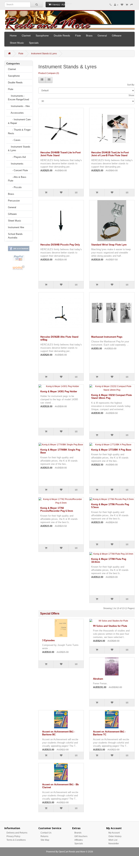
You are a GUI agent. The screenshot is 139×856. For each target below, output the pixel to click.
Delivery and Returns (17, 832)
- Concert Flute (18, 170)
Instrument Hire (16, 227)
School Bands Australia (15, 236)
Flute (78, 35)
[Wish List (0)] (122, 5)
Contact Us (46, 832)
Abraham (98, 678)
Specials (34, 42)
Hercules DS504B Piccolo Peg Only (60, 244)
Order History (114, 836)
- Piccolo (15, 187)
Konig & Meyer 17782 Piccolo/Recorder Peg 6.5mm (56, 509)
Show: (132, 95)
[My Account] (116, 5)
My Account (114, 832)
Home (13, 35)
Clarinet (26, 35)
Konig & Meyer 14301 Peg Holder (58, 391)
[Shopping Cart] (127, 5)
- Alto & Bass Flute (17, 179)
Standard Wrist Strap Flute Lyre (109, 244)
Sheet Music (17, 42)
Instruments (15, 163)
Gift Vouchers (80, 836)
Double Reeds (62, 35)
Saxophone (42, 35)
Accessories (16, 112)
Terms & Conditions (16, 840)
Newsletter (113, 843)
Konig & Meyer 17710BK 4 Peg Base (111, 449)
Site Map (45, 840)
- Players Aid (17, 157)
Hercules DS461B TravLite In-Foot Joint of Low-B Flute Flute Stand (110, 154)
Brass (89, 35)
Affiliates (78, 840)
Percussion (14, 200)
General (102, 35)
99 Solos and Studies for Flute (110, 626)
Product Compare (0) (48, 73)
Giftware (116, 35)
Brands (77, 832)
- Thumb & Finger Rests (19, 131)
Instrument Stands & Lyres (44, 53)
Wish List (112, 840)
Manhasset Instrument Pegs (106, 336)
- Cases (14, 140)
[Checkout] (131, 5)
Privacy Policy (13, 836)
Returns (44, 836)
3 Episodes (48, 640)
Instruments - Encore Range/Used (18, 98)
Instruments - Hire (19, 106)
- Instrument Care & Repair (19, 121)
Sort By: (131, 85)
